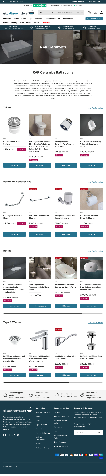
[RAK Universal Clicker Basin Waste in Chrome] (91, 339)
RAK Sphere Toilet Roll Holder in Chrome (89, 216)
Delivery (57, 412)
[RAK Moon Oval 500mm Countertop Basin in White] (66, 268)
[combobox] (61, 12)
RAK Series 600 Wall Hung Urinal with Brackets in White (90, 144)
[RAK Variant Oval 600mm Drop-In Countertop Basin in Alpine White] (91, 268)
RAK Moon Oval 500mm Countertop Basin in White (65, 286)
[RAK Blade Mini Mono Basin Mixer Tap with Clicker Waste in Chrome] (40, 339)
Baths (38, 420)
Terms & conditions (61, 416)
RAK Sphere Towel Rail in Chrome (39, 216)
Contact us (58, 427)
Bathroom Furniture (43, 412)
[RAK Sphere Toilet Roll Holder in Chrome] (91, 199)
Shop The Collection (95, 108)
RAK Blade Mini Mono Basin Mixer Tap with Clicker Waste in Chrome (40, 358)
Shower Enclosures (43, 433)
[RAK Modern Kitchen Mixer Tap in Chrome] (66, 339)
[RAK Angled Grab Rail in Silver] (14, 199)
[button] (101, 12)
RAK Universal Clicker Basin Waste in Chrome (91, 357)
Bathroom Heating (42, 448)
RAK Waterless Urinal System (11, 142)
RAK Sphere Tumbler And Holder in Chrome (65, 216)
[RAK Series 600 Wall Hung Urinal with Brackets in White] (91, 125)
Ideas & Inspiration (79, 2)
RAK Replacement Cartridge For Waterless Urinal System (64, 144)
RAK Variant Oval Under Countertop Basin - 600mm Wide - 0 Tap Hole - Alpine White (14, 288)
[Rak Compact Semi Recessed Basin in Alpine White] (40, 268)
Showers (39, 429)
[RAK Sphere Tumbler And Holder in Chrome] (66, 199)
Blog (55, 431)
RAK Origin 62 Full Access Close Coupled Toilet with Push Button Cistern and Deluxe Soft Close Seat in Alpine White (39, 146)
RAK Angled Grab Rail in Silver (12, 216)
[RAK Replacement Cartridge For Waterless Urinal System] (66, 125)
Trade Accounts (94, 2)
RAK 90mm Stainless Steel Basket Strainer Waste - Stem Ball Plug (14, 358)
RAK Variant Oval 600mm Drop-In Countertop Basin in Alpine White (90, 287)
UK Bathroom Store (13, 467)
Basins (38, 444)
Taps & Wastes (41, 425)
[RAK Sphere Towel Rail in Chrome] (40, 199)
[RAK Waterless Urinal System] (14, 125)
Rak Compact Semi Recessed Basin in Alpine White (39, 287)
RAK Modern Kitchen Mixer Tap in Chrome (65, 357)
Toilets (38, 416)
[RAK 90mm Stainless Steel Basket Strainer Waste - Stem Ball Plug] (14, 339)
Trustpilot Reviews (61, 446)
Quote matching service (42, 29)
